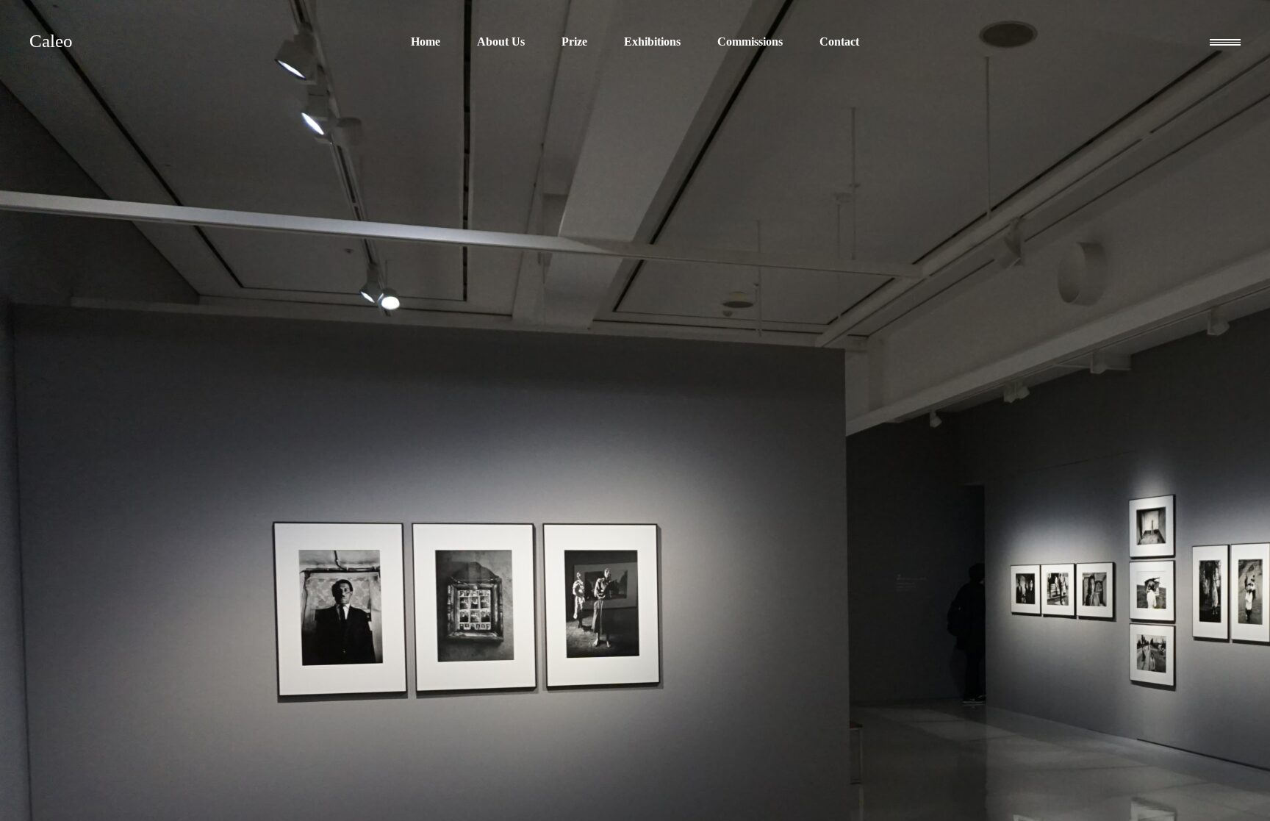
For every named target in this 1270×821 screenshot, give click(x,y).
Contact (839, 41)
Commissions (750, 41)
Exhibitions (652, 41)
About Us (501, 41)
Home (425, 41)
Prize (574, 41)
